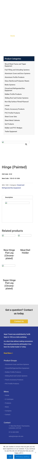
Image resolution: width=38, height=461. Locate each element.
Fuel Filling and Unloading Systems (17, 70)
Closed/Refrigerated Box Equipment (17, 368)
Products (8, 403)
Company (8, 411)
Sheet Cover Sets (11, 117)
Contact (7, 414)
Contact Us (19, 321)
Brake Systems (10, 85)
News (7, 407)
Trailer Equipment (11, 131)
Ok (10, 457)
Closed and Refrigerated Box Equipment (15, 89)
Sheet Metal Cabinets (12, 120)
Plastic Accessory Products (14, 109)
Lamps (7, 105)
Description (9, 197)
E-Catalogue (9, 399)
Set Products (9, 124)
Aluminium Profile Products (14, 77)
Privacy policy (22, 457)
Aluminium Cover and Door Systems (17, 73)
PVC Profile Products (12, 113)
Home (12, 36)
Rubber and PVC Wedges (13, 128)
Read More (8, 353)
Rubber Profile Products (13, 94)
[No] (35, 452)
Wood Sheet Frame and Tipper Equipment (15, 65)
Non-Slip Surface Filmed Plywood (16, 102)
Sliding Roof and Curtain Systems (16, 98)
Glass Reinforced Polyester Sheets (17, 81)
